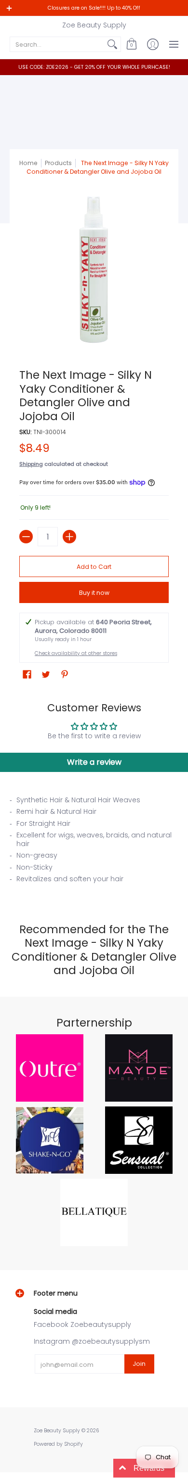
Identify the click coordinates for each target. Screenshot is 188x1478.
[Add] (69, 536)
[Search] (112, 44)
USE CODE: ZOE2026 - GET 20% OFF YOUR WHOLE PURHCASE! (94, 67)
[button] (131, 44)
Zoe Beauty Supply (94, 25)
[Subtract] (26, 536)
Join (139, 1364)
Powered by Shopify (58, 1444)
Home (28, 163)
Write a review (94, 762)
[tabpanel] (94, 842)
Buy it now (94, 593)
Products (58, 163)
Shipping (31, 464)
